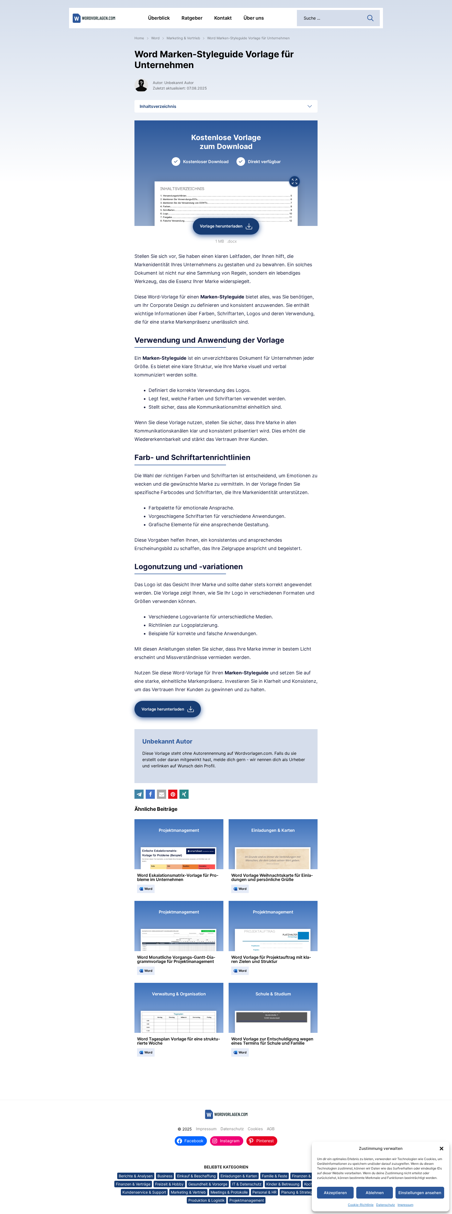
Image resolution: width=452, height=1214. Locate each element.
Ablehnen (375, 1192)
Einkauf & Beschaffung (196, 1176)
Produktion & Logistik (206, 1200)
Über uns (254, 18)
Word (155, 38)
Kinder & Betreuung (283, 1184)
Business (164, 1176)
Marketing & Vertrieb (183, 38)
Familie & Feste (274, 1176)
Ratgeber (192, 18)
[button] (441, 1148)
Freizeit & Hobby (169, 1184)
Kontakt (223, 18)
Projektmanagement (246, 1200)
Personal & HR (264, 1192)
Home (139, 38)
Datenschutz (385, 1205)
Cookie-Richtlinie (361, 1205)
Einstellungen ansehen (419, 1192)
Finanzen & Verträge (133, 1184)
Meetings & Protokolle (229, 1192)
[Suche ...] (370, 17)
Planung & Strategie (298, 1192)
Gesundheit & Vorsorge (207, 1184)
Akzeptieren (335, 1192)
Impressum (405, 1205)
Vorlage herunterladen (221, 226)
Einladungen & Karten (239, 1176)
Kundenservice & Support (144, 1192)
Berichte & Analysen (136, 1176)
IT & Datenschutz (247, 1184)
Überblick (159, 18)
